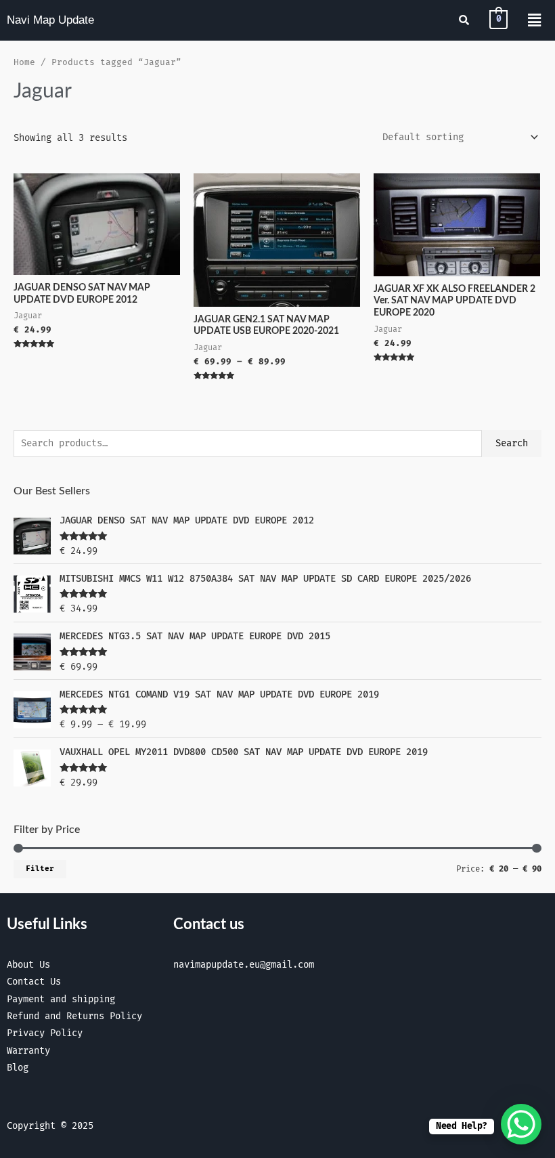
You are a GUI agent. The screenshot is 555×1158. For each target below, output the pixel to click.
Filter (40, 868)
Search (511, 443)
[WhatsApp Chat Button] (521, 1124)
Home (24, 62)
